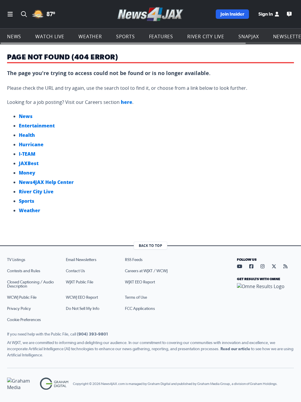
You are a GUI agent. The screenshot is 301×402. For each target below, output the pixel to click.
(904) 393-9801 (92, 334)
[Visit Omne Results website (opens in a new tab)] (265, 291)
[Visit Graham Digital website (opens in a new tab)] (54, 384)
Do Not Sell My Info (82, 309)
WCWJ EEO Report (82, 297)
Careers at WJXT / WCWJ (146, 271)
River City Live (205, 36)
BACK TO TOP (150, 245)
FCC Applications (140, 309)
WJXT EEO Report (140, 282)
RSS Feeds (134, 260)
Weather (90, 36)
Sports (125, 36)
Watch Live (49, 36)
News (14, 36)
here (126, 102)
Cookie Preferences (24, 320)
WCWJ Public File (21, 297)
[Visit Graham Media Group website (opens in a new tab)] (21, 384)
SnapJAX (248, 36)
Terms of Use (136, 297)
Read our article (235, 349)
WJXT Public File (79, 282)
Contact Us (75, 271)
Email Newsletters (81, 260)
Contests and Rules (23, 271)
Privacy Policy (19, 309)
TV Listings (16, 260)
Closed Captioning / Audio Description (30, 284)
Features (161, 36)
